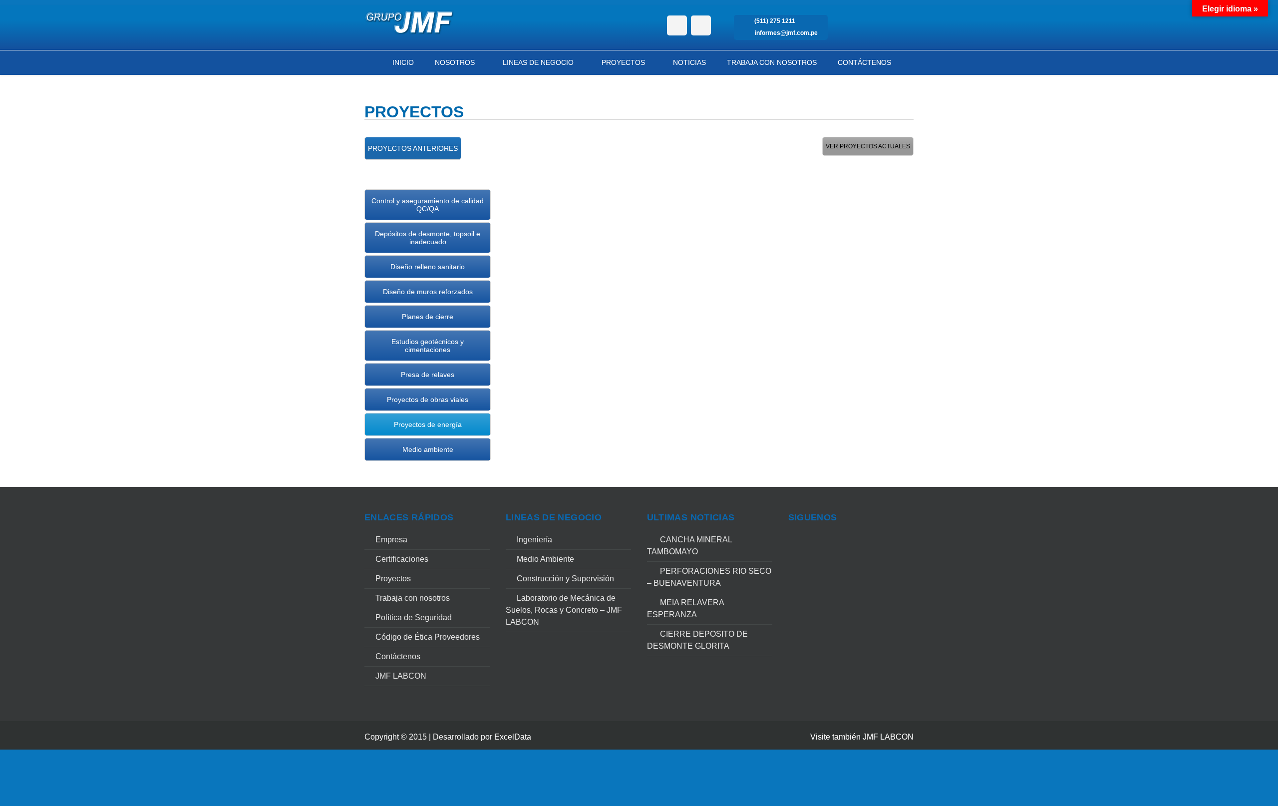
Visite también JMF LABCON (862, 737)
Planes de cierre (427, 317)
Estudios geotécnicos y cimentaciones (427, 346)
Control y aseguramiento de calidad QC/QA (427, 205)
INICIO (403, 62)
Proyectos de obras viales (427, 399)
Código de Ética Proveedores (427, 637)
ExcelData (512, 737)
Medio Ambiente (545, 559)
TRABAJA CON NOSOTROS (772, 62)
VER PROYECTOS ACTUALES (868, 146)
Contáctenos (397, 656)
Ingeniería (534, 539)
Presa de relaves (427, 375)
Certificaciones (401, 559)
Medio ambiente (427, 449)
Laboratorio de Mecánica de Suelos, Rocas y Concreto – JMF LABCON (564, 610)
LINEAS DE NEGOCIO (538, 62)
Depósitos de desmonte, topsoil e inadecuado (427, 238)
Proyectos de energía (428, 424)
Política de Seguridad (413, 617)
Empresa (391, 539)
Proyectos (393, 578)
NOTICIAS (689, 62)
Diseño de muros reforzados (428, 292)
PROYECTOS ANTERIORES (413, 148)
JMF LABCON (400, 676)
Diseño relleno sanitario (427, 267)
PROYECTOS (623, 62)
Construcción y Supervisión (565, 578)
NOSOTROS (455, 62)
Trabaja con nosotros (412, 598)
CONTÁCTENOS (864, 62)
